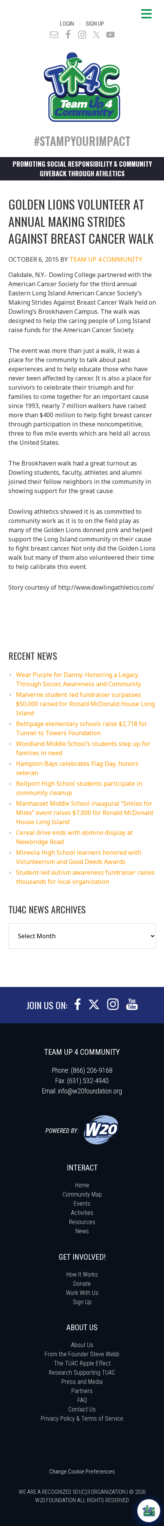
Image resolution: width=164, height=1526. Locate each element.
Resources (82, 1222)
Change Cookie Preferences (82, 1471)
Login (67, 23)
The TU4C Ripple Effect (82, 1363)
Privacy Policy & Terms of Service (82, 1418)
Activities (82, 1212)
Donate (82, 1283)
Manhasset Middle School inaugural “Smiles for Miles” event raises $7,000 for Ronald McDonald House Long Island (84, 812)
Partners (82, 1391)
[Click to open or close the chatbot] (148, 1510)
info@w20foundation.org (90, 1091)
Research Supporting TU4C (82, 1372)
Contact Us (82, 1409)
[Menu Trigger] (146, 13)
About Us (82, 1345)
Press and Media (82, 1381)
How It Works (82, 1274)
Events (82, 1203)
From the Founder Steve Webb (82, 1354)
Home (82, 1185)
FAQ (82, 1400)
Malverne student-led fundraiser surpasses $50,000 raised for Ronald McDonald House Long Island (85, 703)
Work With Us (82, 1293)
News (82, 1231)
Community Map (82, 1194)
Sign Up (95, 23)
